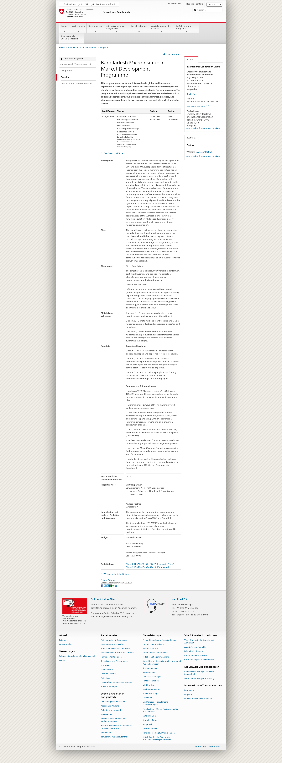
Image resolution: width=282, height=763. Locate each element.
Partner (62, 660)
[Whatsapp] (113, 585)
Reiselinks (105, 678)
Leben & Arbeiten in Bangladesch (115, 27)
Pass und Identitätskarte (153, 644)
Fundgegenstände (151, 681)
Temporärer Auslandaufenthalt (114, 737)
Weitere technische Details (116, 574)
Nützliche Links (149, 716)
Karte (190, 94)
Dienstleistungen (139, 26)
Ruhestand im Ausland (111, 710)
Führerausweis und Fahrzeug (155, 653)
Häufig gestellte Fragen (111, 657)
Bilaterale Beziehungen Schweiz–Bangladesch (199, 672)
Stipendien (147, 698)
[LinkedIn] (107, 585)
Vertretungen (78, 26)
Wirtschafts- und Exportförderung (199, 678)
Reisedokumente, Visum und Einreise (117, 653)
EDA (86, 4)
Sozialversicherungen (152, 676)
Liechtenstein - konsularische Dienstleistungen (155, 703)
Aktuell (64, 26)
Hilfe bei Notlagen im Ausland (156, 657)
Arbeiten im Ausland (110, 706)
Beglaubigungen (150, 668)
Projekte (188, 694)
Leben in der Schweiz (193, 651)
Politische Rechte (150, 648)
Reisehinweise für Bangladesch (114, 640)
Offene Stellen (65, 644)
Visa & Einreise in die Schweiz (161, 27)
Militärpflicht (149, 685)
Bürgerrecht (148, 724)
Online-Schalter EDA (103, 599)
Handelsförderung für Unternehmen (159, 733)
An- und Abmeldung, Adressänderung (159, 640)
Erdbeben (105, 665)
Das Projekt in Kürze (113, 153)
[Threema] (110, 585)
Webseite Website (196, 106)
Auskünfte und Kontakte (195, 647)
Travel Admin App (109, 686)
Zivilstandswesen (150, 729)
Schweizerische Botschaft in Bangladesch (77, 656)
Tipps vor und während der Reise (115, 648)
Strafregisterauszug (151, 689)
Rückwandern (107, 714)
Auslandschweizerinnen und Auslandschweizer (113, 720)
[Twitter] (105, 585)
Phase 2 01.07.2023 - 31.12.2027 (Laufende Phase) (150, 564)
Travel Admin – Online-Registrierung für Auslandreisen (160, 710)
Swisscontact (202, 151)
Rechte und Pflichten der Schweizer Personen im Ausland (116, 726)
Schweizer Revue (150, 720)
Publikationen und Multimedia (198, 699)
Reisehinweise (95, 26)
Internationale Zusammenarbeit (69, 37)
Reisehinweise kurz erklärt (112, 644)
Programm (189, 690)
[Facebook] (102, 585)
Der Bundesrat (70, 4)
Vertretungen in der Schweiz (113, 702)
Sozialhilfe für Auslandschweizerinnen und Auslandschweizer (162, 662)
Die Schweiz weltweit (105, 4)
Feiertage (63, 640)
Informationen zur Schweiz (196, 655)
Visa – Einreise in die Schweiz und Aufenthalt (199, 641)
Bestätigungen (149, 672)
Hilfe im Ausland (108, 674)
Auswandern (106, 732)
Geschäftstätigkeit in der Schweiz (199, 660)
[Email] (116, 585)
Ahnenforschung (150, 693)
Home (61, 47)
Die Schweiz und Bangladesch (184, 27)
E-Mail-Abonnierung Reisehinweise (116, 682)
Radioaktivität (107, 670)
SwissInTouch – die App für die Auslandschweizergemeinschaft (157, 738)
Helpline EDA (179, 599)
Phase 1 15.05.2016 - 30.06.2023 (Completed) (147, 567)
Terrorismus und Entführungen (114, 661)
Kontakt (189, 59)
